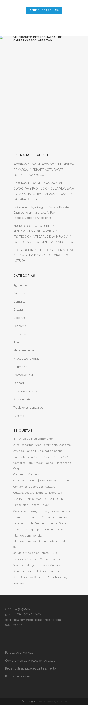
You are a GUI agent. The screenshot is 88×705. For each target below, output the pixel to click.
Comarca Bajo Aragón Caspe (51, 701)
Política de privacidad (19, 652)
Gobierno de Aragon (27, 511)
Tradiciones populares (28, 407)
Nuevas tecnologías (26, 358)
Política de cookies (17, 676)
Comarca (19, 301)
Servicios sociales (25, 391)
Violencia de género (27, 565)
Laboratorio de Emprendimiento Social (40, 523)
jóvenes (61, 517)
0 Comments (55, 140)
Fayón (45, 505)
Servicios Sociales (25, 559)
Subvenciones (50, 559)
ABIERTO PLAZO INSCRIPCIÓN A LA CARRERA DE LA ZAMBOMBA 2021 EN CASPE (43, 88)
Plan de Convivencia (27, 535)
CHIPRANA (61, 457)
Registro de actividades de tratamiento (30, 668)
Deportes (19, 317)
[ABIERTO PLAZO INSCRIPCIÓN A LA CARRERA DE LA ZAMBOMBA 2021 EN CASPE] (44, 60)
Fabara (35, 505)
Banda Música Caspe (27, 457)
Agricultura (20, 285)
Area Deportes (23, 444)
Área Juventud (50, 571)
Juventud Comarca (41, 517)
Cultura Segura (24, 492)
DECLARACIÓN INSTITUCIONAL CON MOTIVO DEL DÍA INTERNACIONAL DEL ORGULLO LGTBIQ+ (43, 255)
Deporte (41, 492)
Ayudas (18, 450)
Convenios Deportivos (28, 486)
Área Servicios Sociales (29, 577)
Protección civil (23, 375)
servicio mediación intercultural (35, 552)
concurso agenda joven (29, 480)
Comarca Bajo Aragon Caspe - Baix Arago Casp (42, 465)
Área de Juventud (25, 571)
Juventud (19, 342)
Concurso (34, 474)
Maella (18, 529)
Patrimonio (20, 366)
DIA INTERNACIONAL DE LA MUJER (38, 498)
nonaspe (57, 529)
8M (15, 438)
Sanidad (18, 383)
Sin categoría (21, 399)
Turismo (18, 415)
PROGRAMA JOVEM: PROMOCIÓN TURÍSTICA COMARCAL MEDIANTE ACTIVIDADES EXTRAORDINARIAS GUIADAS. (43, 170)
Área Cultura (52, 565)
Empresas (19, 334)
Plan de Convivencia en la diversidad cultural (39, 544)
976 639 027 (13, 625)
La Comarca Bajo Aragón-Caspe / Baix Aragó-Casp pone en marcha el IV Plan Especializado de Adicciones (43, 212)
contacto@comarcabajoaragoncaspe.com (33, 619)
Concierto (20, 474)
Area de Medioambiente (36, 438)
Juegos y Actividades (57, 511)
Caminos (19, 293)
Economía (20, 326)
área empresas (23, 583)
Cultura (18, 309)
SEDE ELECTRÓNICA (44, 10)
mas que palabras (37, 529)
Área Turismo (56, 577)
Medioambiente (23, 350)
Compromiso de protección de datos (30, 660)
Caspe (48, 457)
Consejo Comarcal (60, 480)
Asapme (65, 444)
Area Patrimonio (46, 444)
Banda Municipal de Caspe (44, 450)
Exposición (20, 505)
